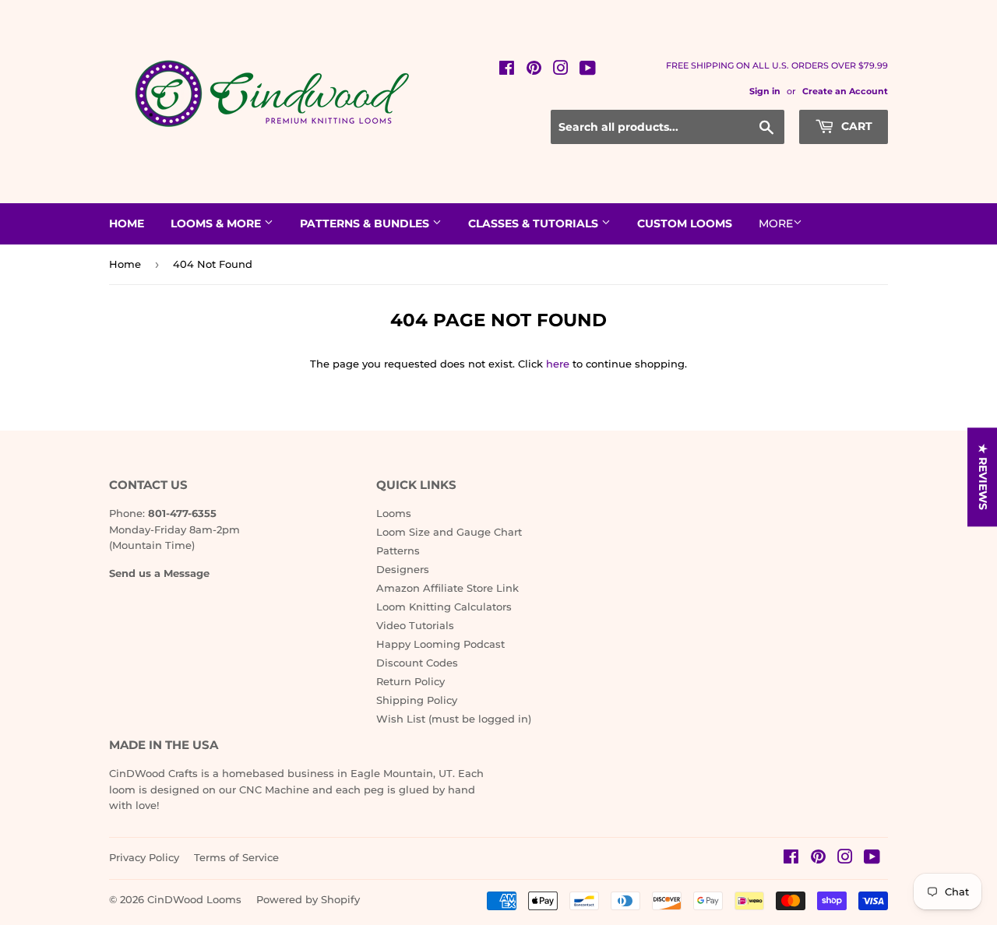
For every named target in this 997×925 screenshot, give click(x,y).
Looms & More (217, 223)
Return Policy (410, 681)
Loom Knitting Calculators (444, 606)
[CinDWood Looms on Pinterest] (534, 70)
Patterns (398, 550)
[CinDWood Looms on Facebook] (506, 70)
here (557, 363)
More (776, 223)
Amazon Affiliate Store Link (447, 588)
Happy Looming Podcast (440, 644)
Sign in (764, 91)
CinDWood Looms (194, 899)
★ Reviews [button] (983, 477)
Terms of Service (236, 857)
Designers (402, 569)
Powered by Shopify (308, 899)
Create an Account (845, 91)
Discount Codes (417, 662)
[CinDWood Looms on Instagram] (561, 70)
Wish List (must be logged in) (453, 718)
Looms (393, 513)
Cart (855, 126)
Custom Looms (684, 223)
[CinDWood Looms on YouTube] (588, 70)
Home (126, 223)
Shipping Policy (416, 700)
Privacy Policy (144, 857)
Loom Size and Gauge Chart (449, 532)
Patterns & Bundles (366, 223)
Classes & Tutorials (534, 223)
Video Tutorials (415, 625)
